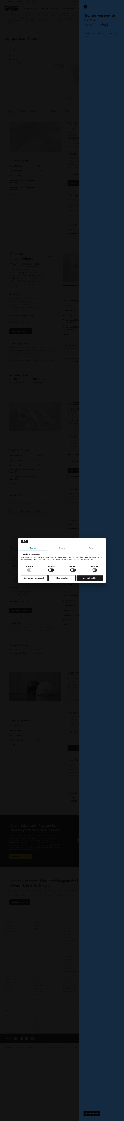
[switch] (51, 570)
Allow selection (62, 578)
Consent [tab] (33, 548)
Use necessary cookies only (34, 578)
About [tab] (91, 548)
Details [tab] (62, 548)
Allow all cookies (89, 578)
